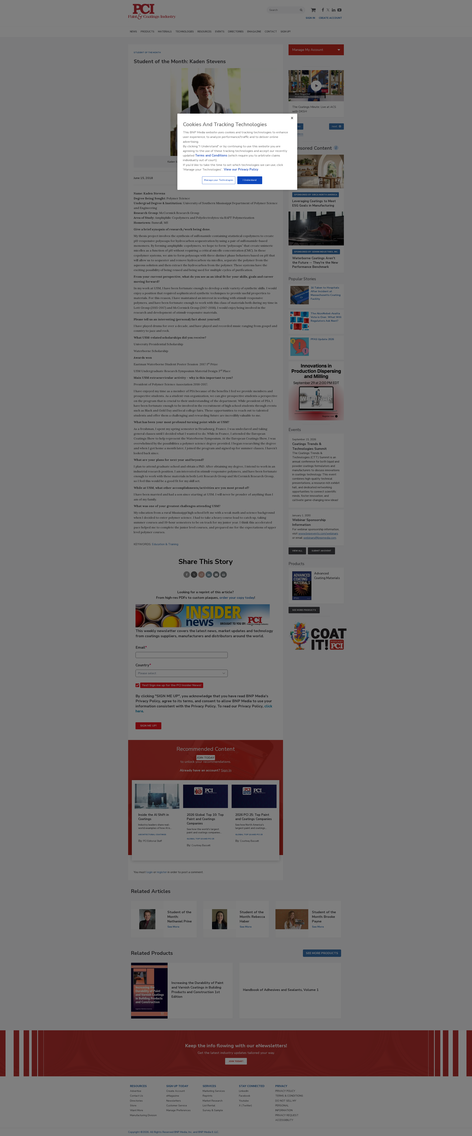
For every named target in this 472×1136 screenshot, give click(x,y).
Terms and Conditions (211, 155)
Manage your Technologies (218, 180)
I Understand (250, 180)
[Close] (292, 118)
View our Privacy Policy (241, 169)
